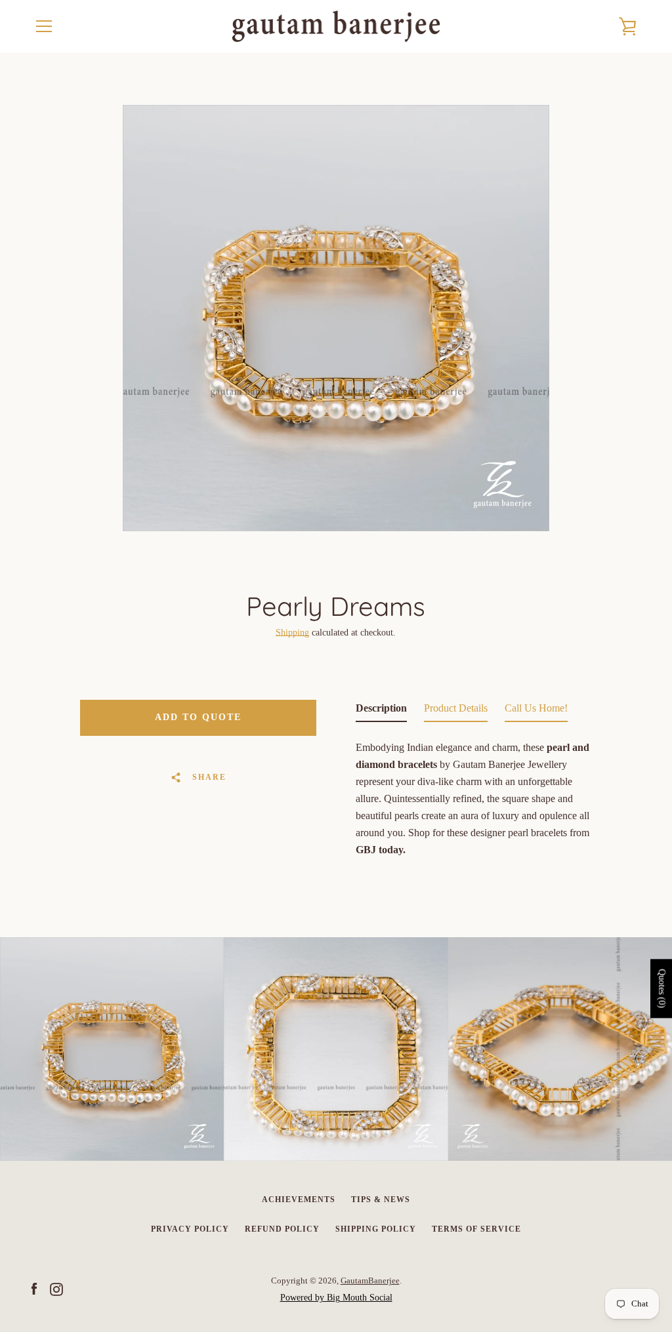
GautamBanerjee (370, 1280)
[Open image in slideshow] (336, 318)
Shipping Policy (375, 1229)
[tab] (381, 711)
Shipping (292, 632)
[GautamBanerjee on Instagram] (56, 1288)
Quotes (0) (662, 988)
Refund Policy (282, 1229)
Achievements (298, 1199)
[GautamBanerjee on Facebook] (34, 1288)
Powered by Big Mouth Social (336, 1297)
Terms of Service (476, 1229)
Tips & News (380, 1199)
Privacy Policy (190, 1229)
